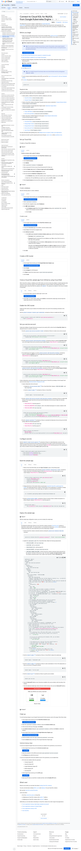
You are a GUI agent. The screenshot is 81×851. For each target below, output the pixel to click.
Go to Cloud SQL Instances (30, 158)
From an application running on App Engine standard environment (35, 804)
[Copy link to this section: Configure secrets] (33, 439)
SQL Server (65, 22)
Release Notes (36, 837)
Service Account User (29, 128)
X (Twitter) (67, 837)
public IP (42, 797)
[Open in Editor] (61, 558)
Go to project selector (28, 52)
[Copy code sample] (66, 83)
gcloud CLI (29, 68)
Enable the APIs (27, 65)
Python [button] (35, 290)
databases (43, 787)
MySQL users (36, 787)
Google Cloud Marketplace (22, 837)
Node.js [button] (29, 290)
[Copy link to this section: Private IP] (27, 184)
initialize (25, 79)
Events (66, 835)
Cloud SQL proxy (55, 525)
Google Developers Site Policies (37, 824)
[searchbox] (8, 11)
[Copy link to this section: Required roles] (29, 89)
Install (23, 68)
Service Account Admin (29, 113)
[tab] (22, 150)
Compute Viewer (28, 100)
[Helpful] (65, 14)
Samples (20, 7)
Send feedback (63, 16)
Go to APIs (26, 775)
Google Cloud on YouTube (70, 839)
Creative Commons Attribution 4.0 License (49, 823)
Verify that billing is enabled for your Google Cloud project (34, 57)
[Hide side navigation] (14, 849)
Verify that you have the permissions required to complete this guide (36, 55)
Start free (76, 5)
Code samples (52, 837)
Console (62, 1)
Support (34, 835)
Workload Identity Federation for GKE (36, 381)
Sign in (78, 1)
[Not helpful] (67, 14)
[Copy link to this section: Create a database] (31, 188)
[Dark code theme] (64, 83)
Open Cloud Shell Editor (30, 296)
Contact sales (19, 839)
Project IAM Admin (29, 111)
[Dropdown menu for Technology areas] (24, 1)
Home (21, 13)
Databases (32, 13)
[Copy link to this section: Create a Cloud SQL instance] (37, 143)
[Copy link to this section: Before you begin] (32, 32)
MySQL (13, 5)
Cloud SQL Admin (28, 97)
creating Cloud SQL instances (46, 785)
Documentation (26, 13)
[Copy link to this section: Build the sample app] (34, 461)
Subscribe (67, 848)
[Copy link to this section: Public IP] (26, 147)
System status (36, 839)
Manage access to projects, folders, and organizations (50, 132)
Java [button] (25, 290)
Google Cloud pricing (21, 835)
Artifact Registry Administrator (51, 115)
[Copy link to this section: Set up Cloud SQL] (32, 139)
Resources (27, 7)
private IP (42, 799)
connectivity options (30, 795)
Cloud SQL (7, 5)
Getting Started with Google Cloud (55, 835)
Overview (3, 7)
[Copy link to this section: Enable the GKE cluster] (36, 305)
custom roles (49, 135)
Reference (15, 7)
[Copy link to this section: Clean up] (27, 714)
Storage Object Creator (29, 123)
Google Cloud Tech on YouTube (71, 841)
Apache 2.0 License (22, 824)
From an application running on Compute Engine (32, 806)
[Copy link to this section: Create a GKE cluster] (34, 256)
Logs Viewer (27, 130)
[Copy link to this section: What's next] (28, 782)
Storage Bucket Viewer (29, 125)
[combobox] (52, 1)
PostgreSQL (58, 22)
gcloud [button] (27, 150)
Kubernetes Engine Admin (51, 105)
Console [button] (22, 150)
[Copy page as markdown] (56, 19)
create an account (54, 35)
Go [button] (21, 290)
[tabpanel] (44, 167)
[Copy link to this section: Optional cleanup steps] (33, 743)
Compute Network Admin (61, 102)
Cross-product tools (31, 1)
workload (56, 527)
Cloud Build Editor (28, 121)
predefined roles (58, 135)
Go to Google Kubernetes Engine (31, 265)
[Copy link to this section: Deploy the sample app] (36, 513)
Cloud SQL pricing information (31, 790)
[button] (7, 25)
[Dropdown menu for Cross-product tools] (36, 1)
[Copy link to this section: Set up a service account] (37, 324)
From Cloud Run (25, 810)
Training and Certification (54, 841)
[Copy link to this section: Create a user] (28, 216)
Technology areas (19, 1)
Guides (9, 7)
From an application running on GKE (29, 808)
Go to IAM (26, 750)
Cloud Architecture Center (54, 839)
